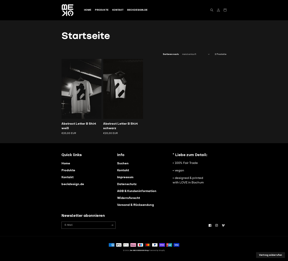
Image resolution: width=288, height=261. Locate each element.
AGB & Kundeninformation (136, 191)
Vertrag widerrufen (270, 255)
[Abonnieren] (112, 225)
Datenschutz (127, 184)
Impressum (125, 177)
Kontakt (68, 177)
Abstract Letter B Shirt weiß (79, 126)
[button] (211, 10)
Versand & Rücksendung (135, 205)
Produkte (68, 170)
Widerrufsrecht (128, 198)
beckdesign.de (73, 184)
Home (66, 163)
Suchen (123, 163)
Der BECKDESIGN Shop (139, 250)
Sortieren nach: (171, 54)
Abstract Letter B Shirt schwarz (120, 126)
